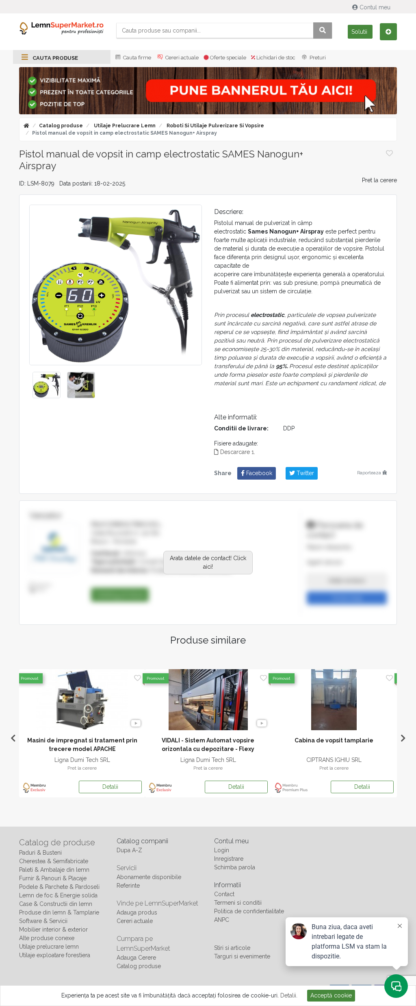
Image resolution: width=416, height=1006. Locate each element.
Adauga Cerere (136, 957)
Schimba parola (234, 867)
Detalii (110, 786)
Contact (224, 894)
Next (403, 738)
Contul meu (375, 7)
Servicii (126, 868)
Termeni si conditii (238, 902)
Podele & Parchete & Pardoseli (59, 887)
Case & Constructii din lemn (55, 904)
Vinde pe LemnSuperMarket (157, 903)
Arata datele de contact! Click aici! (208, 562)
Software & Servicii (43, 921)
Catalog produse (61, 126)
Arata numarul (347, 580)
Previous (13, 738)
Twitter (304, 473)
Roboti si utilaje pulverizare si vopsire (214, 126)
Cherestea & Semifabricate (53, 861)
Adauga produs (137, 912)
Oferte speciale (227, 58)
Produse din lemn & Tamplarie (59, 912)
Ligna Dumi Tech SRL (82, 760)
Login (221, 850)
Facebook (258, 473)
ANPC (221, 920)
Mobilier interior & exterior (53, 929)
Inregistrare (228, 858)
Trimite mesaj (347, 598)
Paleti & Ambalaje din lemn (54, 869)
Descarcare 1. (237, 452)
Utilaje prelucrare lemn (124, 126)
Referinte (128, 885)
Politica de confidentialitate (249, 911)
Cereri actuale (181, 58)
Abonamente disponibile (149, 877)
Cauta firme (136, 58)
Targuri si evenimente (242, 956)
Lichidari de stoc (275, 58)
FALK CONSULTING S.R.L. (126, 524)
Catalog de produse (57, 842)
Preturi (317, 58)
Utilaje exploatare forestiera (54, 955)
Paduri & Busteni (40, 852)
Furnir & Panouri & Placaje (53, 878)
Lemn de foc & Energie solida (58, 895)
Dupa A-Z (129, 850)
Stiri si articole (232, 948)
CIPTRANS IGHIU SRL (334, 760)
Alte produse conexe (46, 938)
